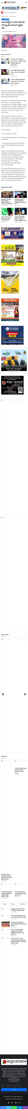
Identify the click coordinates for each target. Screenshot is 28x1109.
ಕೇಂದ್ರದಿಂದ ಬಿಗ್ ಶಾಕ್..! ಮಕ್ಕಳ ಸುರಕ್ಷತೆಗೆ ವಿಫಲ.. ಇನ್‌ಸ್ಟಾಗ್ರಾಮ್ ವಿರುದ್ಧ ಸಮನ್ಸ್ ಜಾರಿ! (20, 201)
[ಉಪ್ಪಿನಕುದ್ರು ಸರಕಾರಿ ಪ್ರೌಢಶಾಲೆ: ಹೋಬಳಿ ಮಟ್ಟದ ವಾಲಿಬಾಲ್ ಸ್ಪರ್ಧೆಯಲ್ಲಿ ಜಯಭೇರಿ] (6, 924)
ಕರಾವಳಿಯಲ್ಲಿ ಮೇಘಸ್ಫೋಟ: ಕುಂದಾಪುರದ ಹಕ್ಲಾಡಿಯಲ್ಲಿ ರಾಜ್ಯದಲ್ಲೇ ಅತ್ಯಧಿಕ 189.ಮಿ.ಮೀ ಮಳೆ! (6, 894)
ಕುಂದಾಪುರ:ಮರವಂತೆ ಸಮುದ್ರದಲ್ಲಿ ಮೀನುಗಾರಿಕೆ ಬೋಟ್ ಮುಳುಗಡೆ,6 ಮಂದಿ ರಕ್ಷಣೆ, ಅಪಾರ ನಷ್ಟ (6, 877)
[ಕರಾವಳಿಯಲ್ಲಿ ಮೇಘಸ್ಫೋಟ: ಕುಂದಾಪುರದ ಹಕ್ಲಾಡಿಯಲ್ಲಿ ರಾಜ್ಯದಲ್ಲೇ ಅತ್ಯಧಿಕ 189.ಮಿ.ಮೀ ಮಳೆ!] (7, 886)
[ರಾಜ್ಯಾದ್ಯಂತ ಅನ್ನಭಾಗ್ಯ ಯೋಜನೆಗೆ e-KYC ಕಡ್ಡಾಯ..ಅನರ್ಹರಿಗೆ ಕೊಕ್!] (6, 911)
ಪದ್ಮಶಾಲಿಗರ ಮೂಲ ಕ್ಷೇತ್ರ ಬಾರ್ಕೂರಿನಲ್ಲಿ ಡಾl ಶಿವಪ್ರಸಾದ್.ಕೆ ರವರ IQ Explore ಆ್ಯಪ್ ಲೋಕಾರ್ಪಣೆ (7, 201)
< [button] (3, 694)
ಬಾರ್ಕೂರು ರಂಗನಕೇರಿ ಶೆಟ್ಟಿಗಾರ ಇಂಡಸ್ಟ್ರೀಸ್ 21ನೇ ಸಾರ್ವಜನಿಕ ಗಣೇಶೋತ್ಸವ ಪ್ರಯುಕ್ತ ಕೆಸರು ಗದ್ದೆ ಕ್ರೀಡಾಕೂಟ (17, 932)
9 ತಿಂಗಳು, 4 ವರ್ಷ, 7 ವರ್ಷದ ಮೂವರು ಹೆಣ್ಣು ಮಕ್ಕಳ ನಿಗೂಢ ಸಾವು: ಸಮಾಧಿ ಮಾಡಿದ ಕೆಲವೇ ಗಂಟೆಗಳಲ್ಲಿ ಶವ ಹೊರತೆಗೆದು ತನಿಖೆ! (18, 941)
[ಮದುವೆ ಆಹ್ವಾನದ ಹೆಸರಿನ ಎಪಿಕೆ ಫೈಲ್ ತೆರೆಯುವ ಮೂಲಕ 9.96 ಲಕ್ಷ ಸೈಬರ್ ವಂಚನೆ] (5, 72)
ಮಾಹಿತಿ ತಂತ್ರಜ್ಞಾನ (12, 16)
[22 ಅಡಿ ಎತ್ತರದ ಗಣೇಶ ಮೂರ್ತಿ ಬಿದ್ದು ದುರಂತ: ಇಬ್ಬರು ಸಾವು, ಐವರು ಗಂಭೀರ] (6, 917)
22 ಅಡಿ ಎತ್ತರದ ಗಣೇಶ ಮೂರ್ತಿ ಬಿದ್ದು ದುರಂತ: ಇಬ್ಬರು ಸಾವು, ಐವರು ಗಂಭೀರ (18, 916)
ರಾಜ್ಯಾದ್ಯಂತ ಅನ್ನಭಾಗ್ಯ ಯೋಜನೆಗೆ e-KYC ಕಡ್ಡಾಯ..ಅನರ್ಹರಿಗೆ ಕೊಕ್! (18, 909)
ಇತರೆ (7, 16)
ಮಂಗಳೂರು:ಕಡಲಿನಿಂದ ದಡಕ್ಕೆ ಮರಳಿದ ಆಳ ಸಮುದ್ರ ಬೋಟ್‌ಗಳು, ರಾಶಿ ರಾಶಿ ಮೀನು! (21, 771)
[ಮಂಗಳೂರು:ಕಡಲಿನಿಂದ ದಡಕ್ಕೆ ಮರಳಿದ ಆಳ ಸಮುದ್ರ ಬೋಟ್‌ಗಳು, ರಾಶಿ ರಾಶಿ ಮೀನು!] (21, 763)
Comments (23, 904)
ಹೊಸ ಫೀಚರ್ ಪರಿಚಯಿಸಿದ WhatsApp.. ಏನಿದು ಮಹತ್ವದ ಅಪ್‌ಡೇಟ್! (6, 218)
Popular (4, 904)
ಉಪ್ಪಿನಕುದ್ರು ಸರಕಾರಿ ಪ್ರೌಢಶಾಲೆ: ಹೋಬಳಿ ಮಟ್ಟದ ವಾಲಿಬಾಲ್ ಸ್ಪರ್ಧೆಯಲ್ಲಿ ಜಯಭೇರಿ (18, 924)
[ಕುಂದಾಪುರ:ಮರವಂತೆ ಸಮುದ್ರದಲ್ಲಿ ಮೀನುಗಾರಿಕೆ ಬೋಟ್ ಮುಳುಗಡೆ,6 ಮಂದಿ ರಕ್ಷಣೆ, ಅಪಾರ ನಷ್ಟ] (7, 816)
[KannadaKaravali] (10, 2)
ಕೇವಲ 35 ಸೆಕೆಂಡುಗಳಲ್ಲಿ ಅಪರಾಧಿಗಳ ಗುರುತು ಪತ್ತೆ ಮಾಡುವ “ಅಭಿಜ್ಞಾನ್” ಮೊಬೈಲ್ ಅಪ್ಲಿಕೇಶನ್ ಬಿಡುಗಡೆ (20, 218)
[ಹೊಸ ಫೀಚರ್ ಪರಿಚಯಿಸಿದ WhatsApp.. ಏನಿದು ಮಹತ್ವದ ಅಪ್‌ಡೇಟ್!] (7, 211)
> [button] (25, 694)
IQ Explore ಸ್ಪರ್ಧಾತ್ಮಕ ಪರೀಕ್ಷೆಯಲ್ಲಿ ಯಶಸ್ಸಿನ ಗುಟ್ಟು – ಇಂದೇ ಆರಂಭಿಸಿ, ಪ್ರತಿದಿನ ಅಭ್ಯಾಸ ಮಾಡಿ (18, 81)
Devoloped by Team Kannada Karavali (14, 1099)
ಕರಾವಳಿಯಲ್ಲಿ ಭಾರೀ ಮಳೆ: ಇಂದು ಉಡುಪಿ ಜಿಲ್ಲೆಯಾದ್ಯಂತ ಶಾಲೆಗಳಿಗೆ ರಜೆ (20, 893)
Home (4, 16)
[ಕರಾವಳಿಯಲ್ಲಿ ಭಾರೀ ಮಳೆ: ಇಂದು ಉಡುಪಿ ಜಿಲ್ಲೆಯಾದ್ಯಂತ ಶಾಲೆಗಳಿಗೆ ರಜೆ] (21, 886)
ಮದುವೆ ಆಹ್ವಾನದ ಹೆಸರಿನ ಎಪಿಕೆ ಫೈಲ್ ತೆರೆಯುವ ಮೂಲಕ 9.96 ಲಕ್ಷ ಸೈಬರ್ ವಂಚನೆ (18, 72)
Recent (13, 904)
